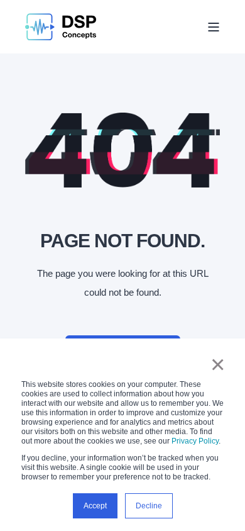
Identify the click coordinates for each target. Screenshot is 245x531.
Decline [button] (149, 505)
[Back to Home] (60, 26)
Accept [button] (95, 505)
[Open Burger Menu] (213, 27)
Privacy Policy (195, 441)
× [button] (217, 364)
